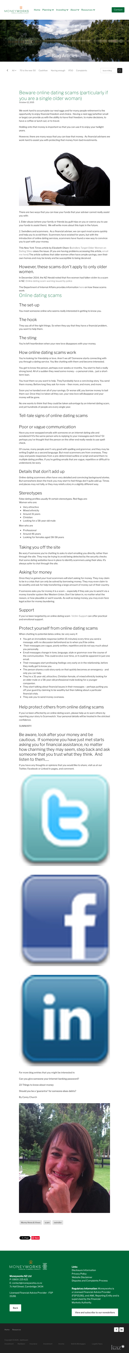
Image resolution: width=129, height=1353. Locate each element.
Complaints (81, 70)
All (13, 70)
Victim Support (79, 615)
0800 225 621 (20, 1279)
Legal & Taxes (97, 1344)
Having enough (58, 70)
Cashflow (43, 70)
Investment (47, 1344)
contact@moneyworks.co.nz (27, 1282)
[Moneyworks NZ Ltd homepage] (17, 10)
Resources (87, 9)
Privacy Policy (79, 1273)
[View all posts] (7, 70)
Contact (118, 10)
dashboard (24, 1340)
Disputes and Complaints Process (90, 1280)
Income (61, 1344)
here (81, 287)
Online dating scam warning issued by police (49, 280)
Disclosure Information (84, 1270)
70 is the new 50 (28, 70)
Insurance (33, 1344)
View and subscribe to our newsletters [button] (95, 1312)
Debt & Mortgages (78, 1344)
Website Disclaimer (82, 1277)
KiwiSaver (21, 1344)
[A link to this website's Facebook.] (116, 1329)
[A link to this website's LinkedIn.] (121, 1329)
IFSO (70, 70)
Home (37, 9)
